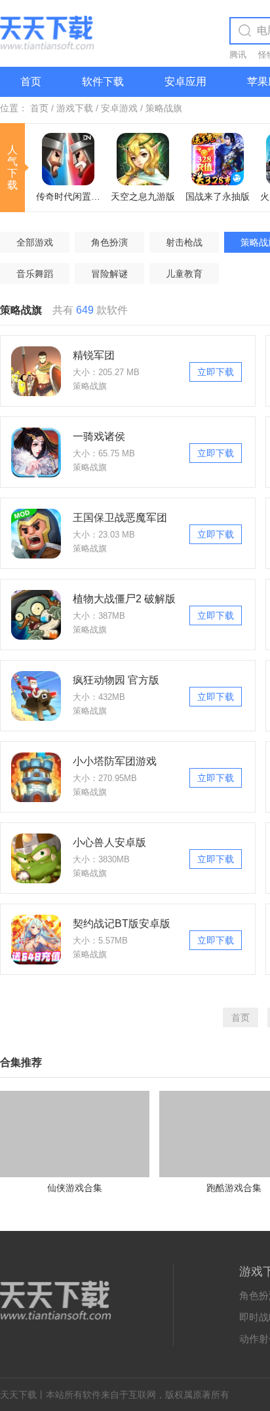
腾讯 (237, 55)
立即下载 (215, 372)
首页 (30, 81)
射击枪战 (184, 242)
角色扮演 (109, 242)
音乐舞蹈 (34, 273)
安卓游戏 (119, 108)
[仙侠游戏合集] (74, 1096)
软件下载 (103, 81)
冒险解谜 (109, 273)
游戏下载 (74, 108)
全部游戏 (34, 242)
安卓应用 (185, 81)
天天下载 (18, 1394)
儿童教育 (184, 273)
